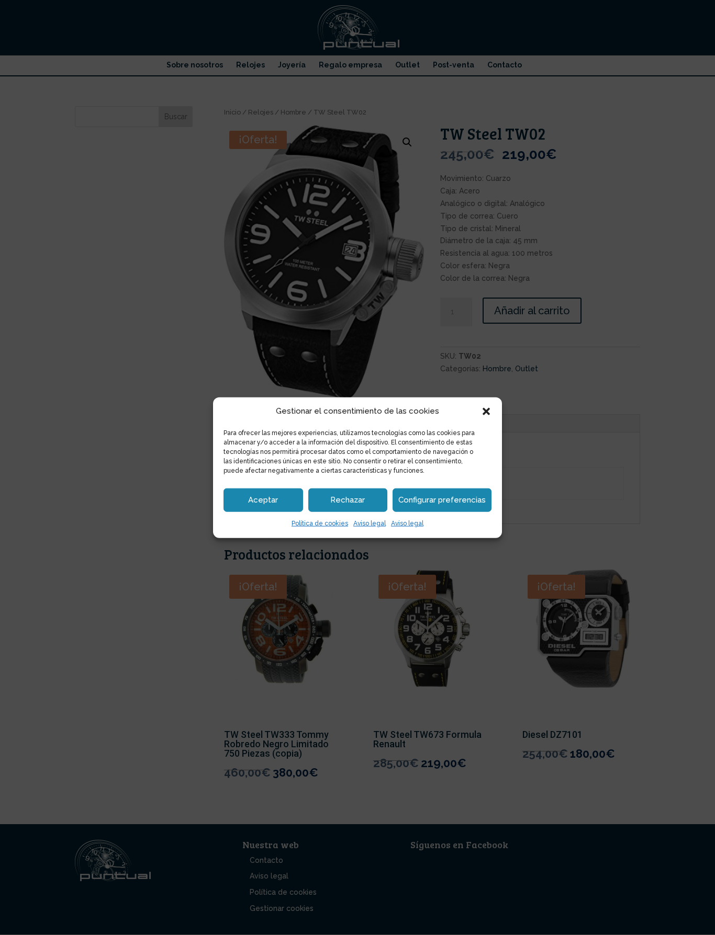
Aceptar (263, 500)
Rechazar (347, 500)
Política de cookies (320, 523)
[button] (486, 411)
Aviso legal (369, 523)
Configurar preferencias (442, 500)
